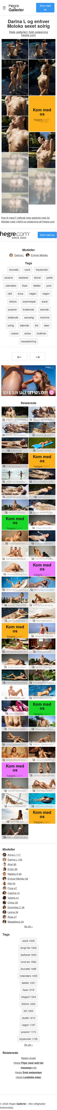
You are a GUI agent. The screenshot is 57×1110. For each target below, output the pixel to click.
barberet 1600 (28, 955)
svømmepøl (29, 301)
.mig (28, 1067)
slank (45, 301)
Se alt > (28, 926)
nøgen (32, 293)
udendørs (11, 285)
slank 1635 (28, 941)
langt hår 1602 (28, 948)
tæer (46, 325)
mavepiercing (28, 341)
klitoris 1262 (28, 1004)
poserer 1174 (28, 1032)
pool (49, 285)
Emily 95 (12, 869)
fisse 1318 (28, 990)
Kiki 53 (11, 883)
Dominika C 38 (16, 907)
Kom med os (45, 7)
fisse (24, 285)
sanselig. (29, 317)
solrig (11, 325)
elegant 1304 (28, 997)
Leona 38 (13, 912)
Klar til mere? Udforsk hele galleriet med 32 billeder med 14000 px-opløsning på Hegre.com (28, 219)
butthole (41, 333)
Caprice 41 (14, 893)
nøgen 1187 (28, 1025)
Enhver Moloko (39, 255)
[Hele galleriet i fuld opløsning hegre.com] (15, 162)
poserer (12, 309)
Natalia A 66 (15, 874)
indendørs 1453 (28, 976)
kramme (44, 317)
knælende (28, 309)
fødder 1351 (28, 983)
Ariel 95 (12, 864)
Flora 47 (12, 888)
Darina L (19, 255)
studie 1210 (28, 1018)
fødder (37, 285)
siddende (13, 317)
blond (37, 277)
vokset (14, 333)
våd (10, 293)
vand (27, 269)
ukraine (8, 277)
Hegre (16, 7)
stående (24, 325)
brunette (14, 269)
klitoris (13, 301)
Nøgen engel (28, 1058)
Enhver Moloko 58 (18, 878)
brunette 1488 (28, 969)
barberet (23, 277)
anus (20, 293)
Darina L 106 (15, 859)
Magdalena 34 (16, 921)
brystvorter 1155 (28, 1039)
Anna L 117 (14, 855)
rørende (44, 309)
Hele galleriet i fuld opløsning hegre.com (28, 33)
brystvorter (42, 269)
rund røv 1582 (28, 962)
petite (50, 277)
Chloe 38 (13, 902)
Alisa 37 (12, 917)
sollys (27, 333)
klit (36, 325)
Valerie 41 (13, 898)
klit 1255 (28, 1011)
